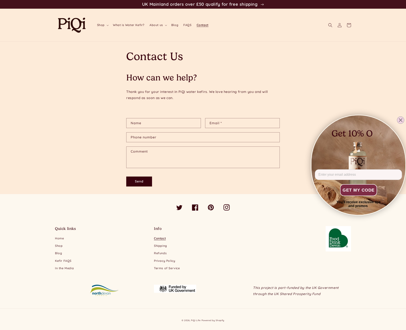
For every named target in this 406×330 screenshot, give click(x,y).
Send (139, 181)
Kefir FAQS (63, 261)
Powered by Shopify (213, 320)
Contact (160, 238)
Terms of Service (167, 268)
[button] (102, 25)
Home (59, 238)
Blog (58, 253)
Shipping (160, 246)
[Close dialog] (400, 120)
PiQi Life (195, 320)
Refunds (160, 253)
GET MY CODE (358, 190)
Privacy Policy (164, 261)
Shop (59, 246)
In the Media (64, 268)
